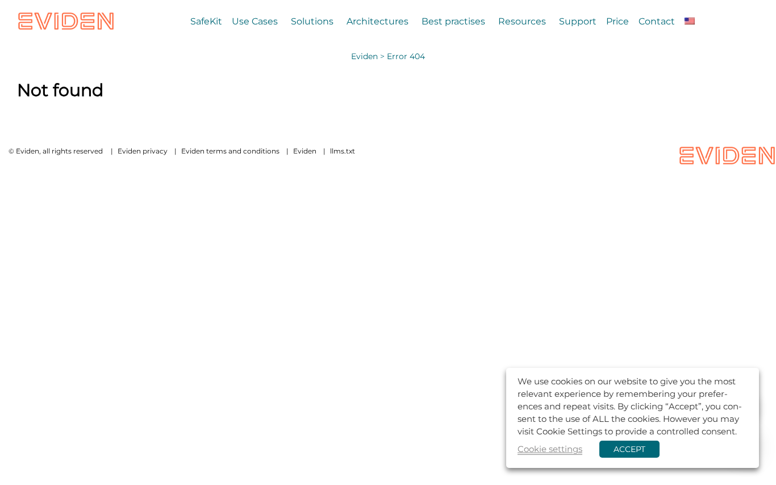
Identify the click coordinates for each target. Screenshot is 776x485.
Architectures (377, 21)
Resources (522, 21)
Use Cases (255, 21)
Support (577, 21)
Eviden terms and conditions (230, 151)
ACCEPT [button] (629, 449)
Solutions (312, 21)
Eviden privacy (143, 151)
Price (617, 21)
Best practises (453, 21)
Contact (657, 21)
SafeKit (206, 21)
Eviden (364, 56)
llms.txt (342, 151)
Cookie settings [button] (550, 448)
